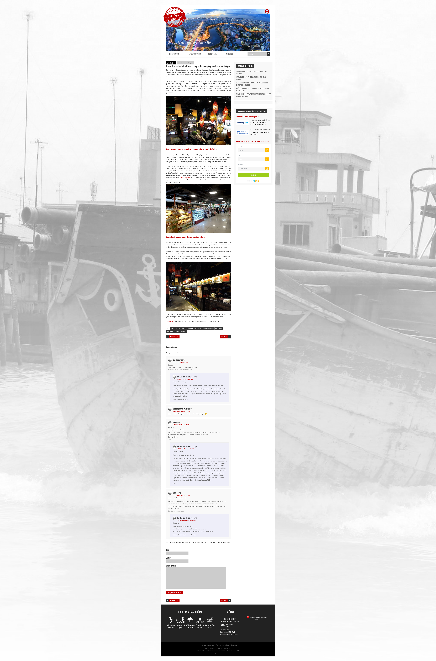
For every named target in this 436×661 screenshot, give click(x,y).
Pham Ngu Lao (197, 328)
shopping (177, 331)
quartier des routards (208, 328)
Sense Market (169, 331)
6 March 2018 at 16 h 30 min (181, 425)
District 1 (173, 328)
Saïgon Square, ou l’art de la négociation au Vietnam (252, 89)
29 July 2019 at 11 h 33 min (185, 379)
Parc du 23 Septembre (187, 328)
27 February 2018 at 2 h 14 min (182, 495)
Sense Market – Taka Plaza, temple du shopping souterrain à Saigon (198, 66)
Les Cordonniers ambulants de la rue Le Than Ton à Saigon (252, 83)
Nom (168, 549)
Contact (234, 645)
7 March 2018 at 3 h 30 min (185, 449)
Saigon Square (185, 178)
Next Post (224, 337)
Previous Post (174, 337)
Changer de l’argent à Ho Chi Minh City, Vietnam (251, 72)
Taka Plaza (169, 321)
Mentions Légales (207, 645)
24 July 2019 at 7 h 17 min (180, 362)
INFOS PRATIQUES (194, 54)
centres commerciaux (191, 77)
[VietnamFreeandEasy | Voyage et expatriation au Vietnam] (175, 8)
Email (168, 557)
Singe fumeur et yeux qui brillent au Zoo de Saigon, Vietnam (253, 95)
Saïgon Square (218, 328)
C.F (215, 653)
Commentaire (171, 565)
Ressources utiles (222, 645)
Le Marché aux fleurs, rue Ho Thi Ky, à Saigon (251, 78)
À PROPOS (229, 54)
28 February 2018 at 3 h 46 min (186, 520)
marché (178, 328)
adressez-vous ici (227, 648)
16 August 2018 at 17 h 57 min (182, 411)
